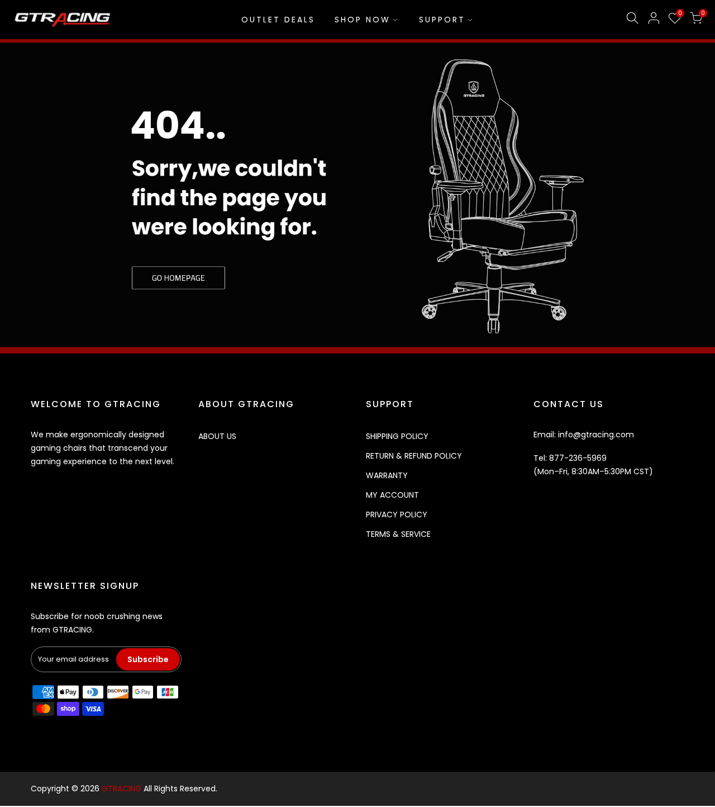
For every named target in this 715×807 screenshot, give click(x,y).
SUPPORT (442, 19)
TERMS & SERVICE (398, 534)
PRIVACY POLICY (396, 514)
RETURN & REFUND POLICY (414, 455)
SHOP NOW (362, 19)
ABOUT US (217, 436)
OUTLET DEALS (278, 19)
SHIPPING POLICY (397, 436)
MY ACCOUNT (392, 495)
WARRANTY (387, 475)
